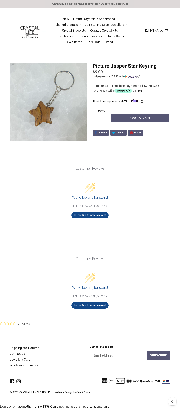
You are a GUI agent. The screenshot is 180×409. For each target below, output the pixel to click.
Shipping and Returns (24, 348)
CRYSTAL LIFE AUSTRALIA (34, 392)
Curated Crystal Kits (104, 30)
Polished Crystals (66, 24)
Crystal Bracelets (74, 30)
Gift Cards (93, 42)
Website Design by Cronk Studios (74, 392)
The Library (64, 36)
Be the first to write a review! (90, 215)
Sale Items (74, 42)
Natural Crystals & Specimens (94, 19)
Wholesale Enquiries (24, 365)
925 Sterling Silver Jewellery (105, 24)
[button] (131, 76)
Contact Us (17, 353)
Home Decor (115, 36)
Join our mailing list (101, 346)
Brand (109, 42)
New (66, 19)
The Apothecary (89, 36)
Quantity (99, 111)
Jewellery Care (20, 359)
